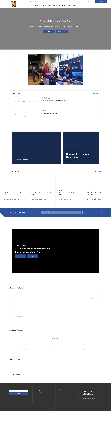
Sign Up (92, 212)
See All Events (95, 93)
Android (21, 256)
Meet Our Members (70, 160)
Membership (38, 392)
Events (37, 390)
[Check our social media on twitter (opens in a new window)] (60, 390)
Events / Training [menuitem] (72, 5)
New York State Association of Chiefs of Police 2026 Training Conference (59, 100)
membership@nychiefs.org (90, 398)
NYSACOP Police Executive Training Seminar (54, 113)
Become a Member (62, 31)
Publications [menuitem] (46, 5)
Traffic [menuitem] (54, 5)
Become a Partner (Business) (22, 159)
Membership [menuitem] (38, 5)
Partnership (38, 393)
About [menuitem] (30, 5)
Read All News (98, 171)
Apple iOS (33, 256)
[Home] (14, 4)
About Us (49, 31)
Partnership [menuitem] (62, 5)
